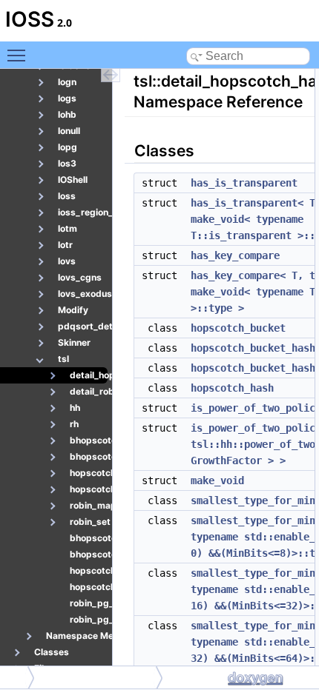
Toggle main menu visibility (19, 54)
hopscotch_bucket (238, 328)
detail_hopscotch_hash (99, 677)
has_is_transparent (244, 183)
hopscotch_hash (232, 388)
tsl (15, 677)
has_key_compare (235, 255)
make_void (217, 480)
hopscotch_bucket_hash (253, 348)
